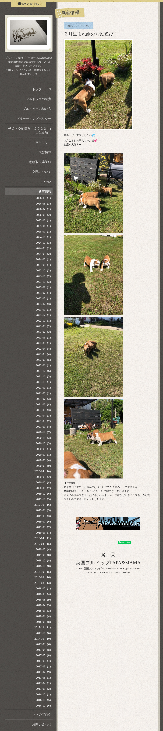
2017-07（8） (44, 655)
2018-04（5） (44, 605)
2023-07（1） (44, 292)
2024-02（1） (44, 259)
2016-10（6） (44, 705)
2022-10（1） (44, 320)
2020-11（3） (44, 437)
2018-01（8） (44, 621)
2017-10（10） (43, 638)
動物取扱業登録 (40, 162)
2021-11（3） (44, 376)
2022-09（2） (44, 326)
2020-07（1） (44, 454)
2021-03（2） (44, 421)
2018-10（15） (43, 571)
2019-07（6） (44, 521)
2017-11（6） (44, 633)
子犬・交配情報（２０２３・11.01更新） (29, 130)
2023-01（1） (44, 309)
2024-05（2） (44, 253)
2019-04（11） (43, 538)
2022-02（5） (44, 359)
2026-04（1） (44, 209)
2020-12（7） (44, 432)
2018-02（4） (44, 616)
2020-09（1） (44, 449)
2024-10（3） (44, 242)
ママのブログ (41, 714)
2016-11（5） (44, 700)
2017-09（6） (44, 644)
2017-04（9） (44, 672)
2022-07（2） (44, 331)
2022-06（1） (44, 337)
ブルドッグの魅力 (38, 99)
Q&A (47, 181)
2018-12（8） (44, 560)
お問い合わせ (41, 724)
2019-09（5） (44, 510)
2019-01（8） (44, 555)
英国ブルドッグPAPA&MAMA (108, 562)
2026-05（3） (44, 203)
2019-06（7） (44, 527)
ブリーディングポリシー (33, 118)
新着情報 (45, 191)
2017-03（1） (44, 677)
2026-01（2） (44, 214)
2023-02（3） (44, 304)
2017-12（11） (43, 627)
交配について (41, 172)
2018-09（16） (43, 577)
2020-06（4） (44, 460)
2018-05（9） (44, 599)
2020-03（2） (44, 476)
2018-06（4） (44, 594)
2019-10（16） (43, 504)
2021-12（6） (44, 370)
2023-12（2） (44, 270)
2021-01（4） (44, 426)
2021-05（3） (44, 410)
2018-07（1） (44, 588)
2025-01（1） (44, 231)
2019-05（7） (44, 532)
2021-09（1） (44, 387)
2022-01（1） (44, 365)
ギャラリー (43, 142)
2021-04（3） (44, 415)
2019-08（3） (44, 516)
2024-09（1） (44, 248)
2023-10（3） (44, 281)
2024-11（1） (44, 237)
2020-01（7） (44, 488)
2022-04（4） (44, 348)
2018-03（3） (44, 610)
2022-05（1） (44, 343)
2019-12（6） (44, 493)
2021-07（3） (44, 398)
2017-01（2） (44, 688)
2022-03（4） (44, 354)
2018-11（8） (44, 566)
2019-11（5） (44, 499)
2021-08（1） (44, 393)
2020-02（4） (44, 482)
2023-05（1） (44, 298)
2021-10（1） (44, 382)
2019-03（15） (43, 543)
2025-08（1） (44, 220)
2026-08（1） (44, 198)
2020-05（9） (44, 465)
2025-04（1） (44, 226)
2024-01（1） (44, 264)
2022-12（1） (44, 315)
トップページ (41, 89)
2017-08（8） (44, 649)
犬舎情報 (45, 152)
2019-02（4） (44, 549)
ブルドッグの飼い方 (37, 109)
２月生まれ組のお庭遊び (88, 33)
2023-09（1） (44, 287)
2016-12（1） (44, 694)
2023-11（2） (44, 276)
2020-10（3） (44, 443)
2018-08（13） (43, 582)
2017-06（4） (44, 661)
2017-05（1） (44, 666)
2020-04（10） (43, 471)
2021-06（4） (44, 404)
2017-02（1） (44, 683)
